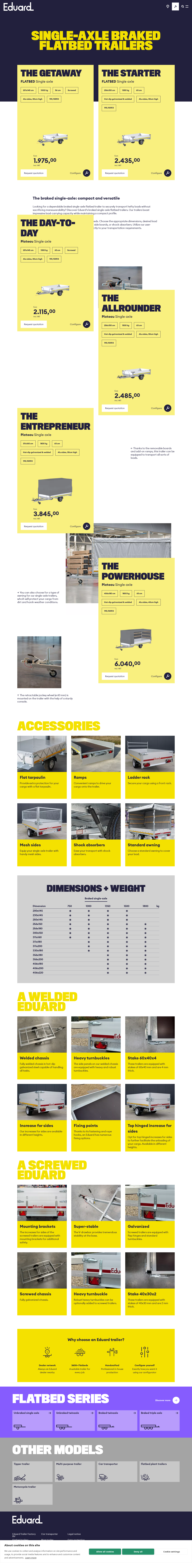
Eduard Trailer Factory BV (24, 1534)
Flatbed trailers (20, 1540)
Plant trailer (47, 1540)
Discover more (162, 1400)
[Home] (19, 6)
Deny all (138, 1551)
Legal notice (74, 1534)
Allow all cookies (105, 1551)
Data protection (76, 1540)
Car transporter (49, 1534)
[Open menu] (182, 6)
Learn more (30, 1557)
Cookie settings (171, 1551)
